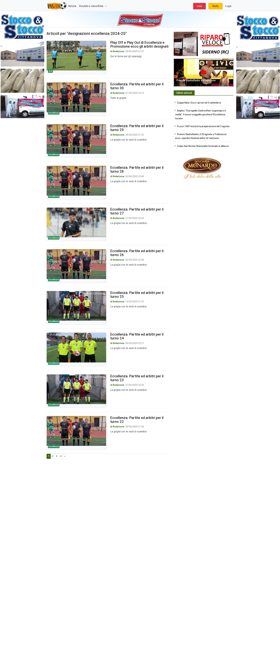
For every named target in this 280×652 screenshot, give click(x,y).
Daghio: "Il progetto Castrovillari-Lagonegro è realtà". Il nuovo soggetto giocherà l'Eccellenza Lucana (200, 114)
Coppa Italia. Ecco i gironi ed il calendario (199, 102)
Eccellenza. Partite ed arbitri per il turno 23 (136, 378)
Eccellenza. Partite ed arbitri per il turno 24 (136, 336)
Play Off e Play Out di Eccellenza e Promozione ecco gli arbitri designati (139, 44)
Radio (215, 6)
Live (199, 6)
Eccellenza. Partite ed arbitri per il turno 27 (136, 211)
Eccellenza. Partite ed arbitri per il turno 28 (136, 169)
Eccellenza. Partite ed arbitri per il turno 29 (136, 128)
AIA (50, 71)
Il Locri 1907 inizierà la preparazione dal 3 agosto (203, 126)
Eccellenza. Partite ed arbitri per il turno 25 (136, 295)
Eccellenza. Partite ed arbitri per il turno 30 (136, 86)
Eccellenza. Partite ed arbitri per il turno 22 (136, 420)
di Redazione (117, 51)
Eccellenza (54, 113)
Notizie (72, 6)
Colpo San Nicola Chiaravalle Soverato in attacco (203, 146)
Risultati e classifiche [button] (91, 6)
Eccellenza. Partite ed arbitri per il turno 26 (136, 253)
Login (228, 6)
